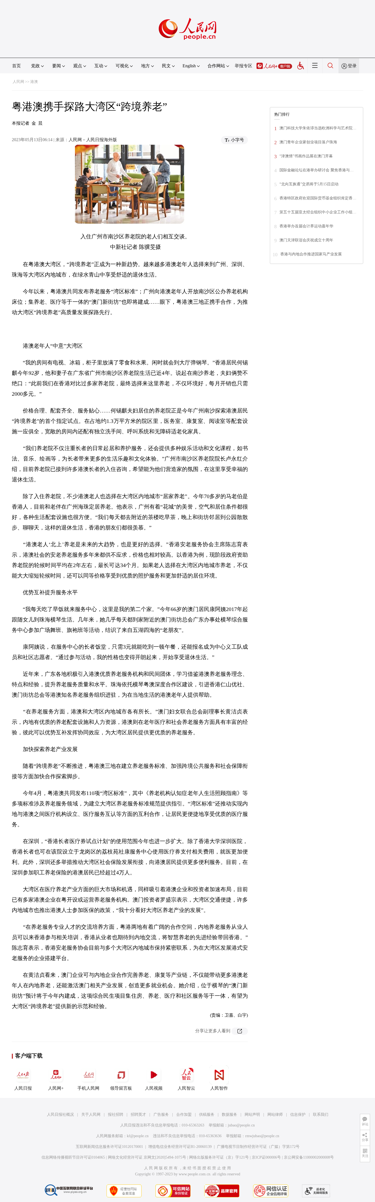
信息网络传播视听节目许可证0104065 (73, 1157)
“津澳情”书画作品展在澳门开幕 (306, 156)
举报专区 (243, 65)
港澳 (34, 82)
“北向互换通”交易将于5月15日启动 (308, 184)
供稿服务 (206, 1114)
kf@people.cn (138, 1136)
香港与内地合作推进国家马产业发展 (311, 254)
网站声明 (252, 1114)
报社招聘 (115, 1114)
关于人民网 (90, 1114)
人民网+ (56, 1088)
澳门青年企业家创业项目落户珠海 (308, 142)
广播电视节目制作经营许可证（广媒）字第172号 (258, 1147)
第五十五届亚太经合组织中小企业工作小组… (317, 212)
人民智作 (219, 1088)
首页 (16, 65)
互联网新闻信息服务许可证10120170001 (109, 1147)
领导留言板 (121, 1088)
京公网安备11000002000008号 (309, 1157)
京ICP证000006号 (266, 1157)
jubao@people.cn (241, 1125)
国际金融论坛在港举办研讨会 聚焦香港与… (316, 170)
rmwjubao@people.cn (262, 1136)
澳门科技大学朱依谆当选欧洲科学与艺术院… (317, 128)
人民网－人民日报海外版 (93, 139)
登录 (352, 65)
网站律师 (275, 1114)
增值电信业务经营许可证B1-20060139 (180, 1147)
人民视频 (154, 1088)
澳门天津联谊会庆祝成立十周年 (306, 240)
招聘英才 (138, 1114)
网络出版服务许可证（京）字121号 (219, 1157)
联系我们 (320, 1114)
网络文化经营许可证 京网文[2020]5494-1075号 (147, 1157)
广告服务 (161, 1114)
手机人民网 (88, 1088)
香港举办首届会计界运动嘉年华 (306, 226)
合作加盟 (184, 1114)
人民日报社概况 (60, 1114)
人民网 (18, 82)
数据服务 (229, 1114)
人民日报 (23, 1088)
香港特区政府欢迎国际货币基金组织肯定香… (317, 198)
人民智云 (186, 1088)
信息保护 (298, 1114)
